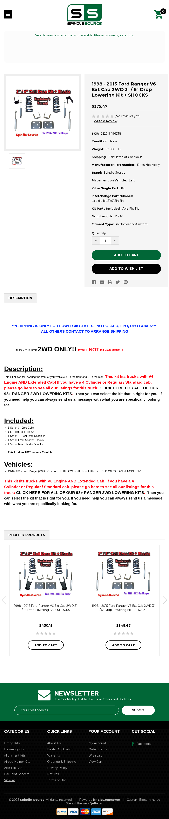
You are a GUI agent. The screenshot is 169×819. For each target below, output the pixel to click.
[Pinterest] (125, 282)
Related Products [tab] (26, 535)
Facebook (143, 744)
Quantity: (99, 233)
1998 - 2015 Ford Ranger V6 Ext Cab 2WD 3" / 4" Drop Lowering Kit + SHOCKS (45, 608)
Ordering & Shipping (61, 762)
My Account (97, 743)
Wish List (95, 755)
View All (9, 780)
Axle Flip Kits (13, 768)
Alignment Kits (15, 755)
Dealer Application (60, 749)
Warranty (53, 755)
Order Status (98, 749)
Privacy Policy (57, 768)
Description (20, 298)
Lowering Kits (14, 749)
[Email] (102, 282)
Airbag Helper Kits (17, 762)
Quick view (45, 574)
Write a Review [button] (105, 121)
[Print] (110, 282)
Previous (4, 600)
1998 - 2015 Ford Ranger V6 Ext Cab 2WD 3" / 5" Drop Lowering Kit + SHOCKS (123, 608)
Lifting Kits (12, 743)
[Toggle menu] (8, 14)
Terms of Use (56, 780)
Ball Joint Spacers (16, 774)
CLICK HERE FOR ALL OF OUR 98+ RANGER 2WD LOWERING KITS (80, 492)
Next (165, 600)
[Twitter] (118, 282)
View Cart (95, 762)
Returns (53, 774)
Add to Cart (45, 645)
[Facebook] (94, 282)
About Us (54, 743)
